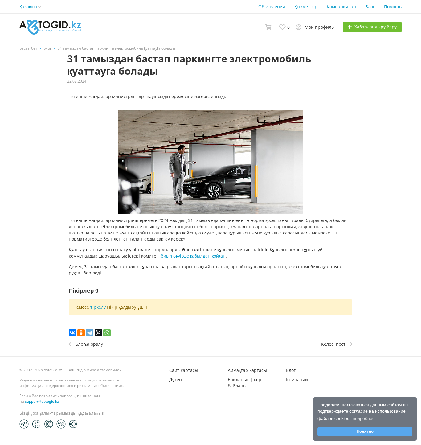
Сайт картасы (183, 370)
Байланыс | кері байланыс (245, 383)
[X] (98, 332)
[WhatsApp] (107, 332)
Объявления (271, 7)
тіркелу (98, 307)
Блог (370, 7)
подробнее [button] (364, 418)
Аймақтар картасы (247, 370)
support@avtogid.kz (42, 401)
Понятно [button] (365, 431)
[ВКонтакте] (72, 332)
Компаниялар (341, 7)
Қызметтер (305, 7)
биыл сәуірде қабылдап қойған (193, 256)
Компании (297, 379)
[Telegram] (89, 332)
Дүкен (175, 379)
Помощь (393, 7)
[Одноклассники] (81, 332)
